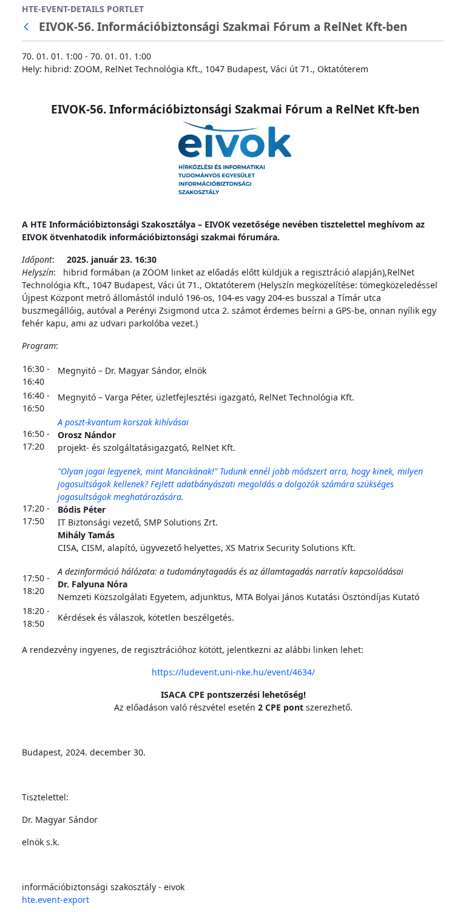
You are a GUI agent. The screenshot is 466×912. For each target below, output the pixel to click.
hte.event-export (55, 899)
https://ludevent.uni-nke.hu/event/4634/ (233, 672)
